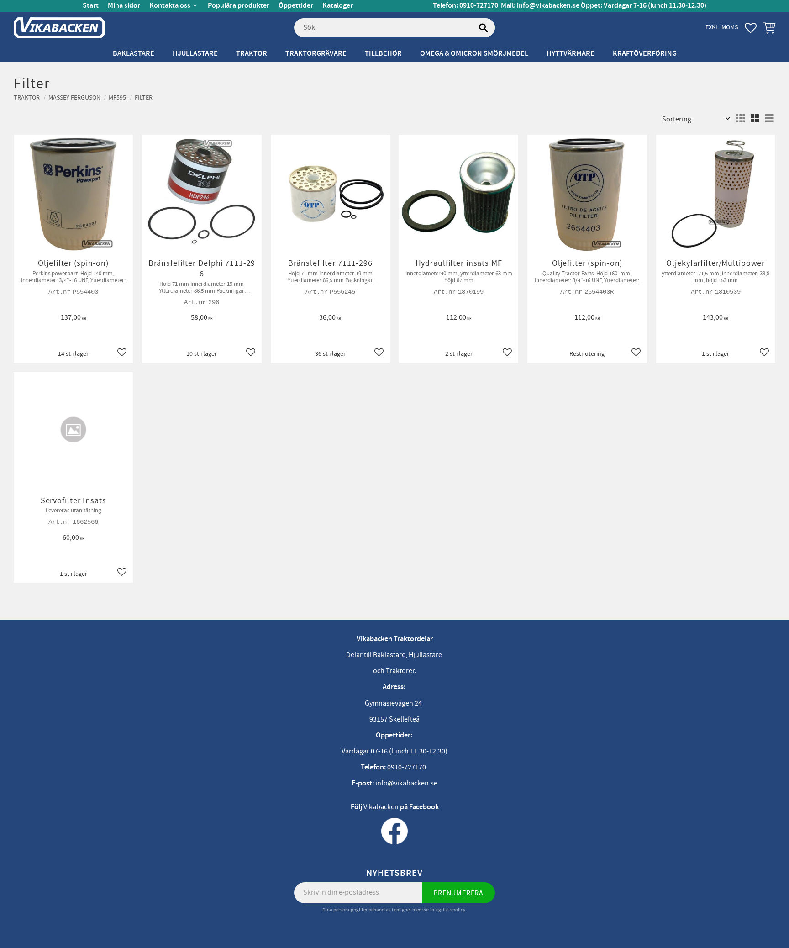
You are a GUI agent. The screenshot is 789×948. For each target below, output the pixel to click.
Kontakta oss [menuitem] (169, 6)
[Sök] (483, 27)
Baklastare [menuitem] (133, 53)
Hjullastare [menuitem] (195, 53)
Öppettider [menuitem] (296, 6)
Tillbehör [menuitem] (383, 53)
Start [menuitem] (91, 6)
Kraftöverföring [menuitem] (645, 53)
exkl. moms (721, 27)
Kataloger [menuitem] (337, 6)
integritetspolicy (447, 909)
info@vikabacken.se (548, 6)
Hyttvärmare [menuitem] (570, 53)
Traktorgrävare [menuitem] (316, 53)
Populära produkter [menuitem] (238, 6)
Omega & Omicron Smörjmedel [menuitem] (474, 53)
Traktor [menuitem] (251, 53)
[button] (751, 28)
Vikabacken (381, 806)
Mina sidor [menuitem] (124, 6)
